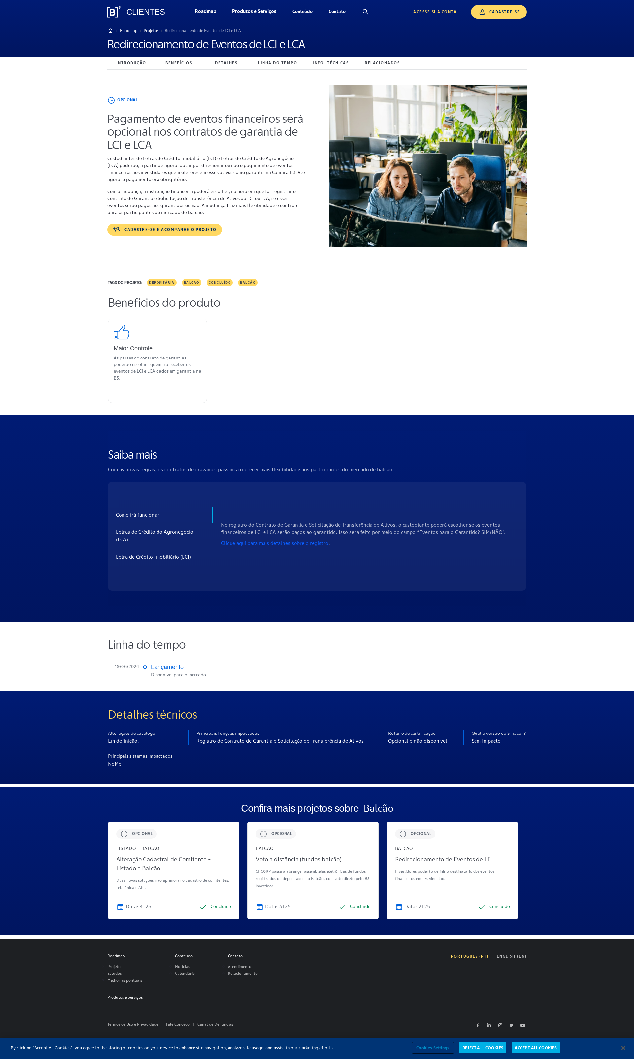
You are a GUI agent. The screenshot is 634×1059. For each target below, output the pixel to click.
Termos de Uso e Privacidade (132, 1024)
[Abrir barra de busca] (365, 12)
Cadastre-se (504, 11)
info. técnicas (331, 62)
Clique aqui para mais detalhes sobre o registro (274, 543)
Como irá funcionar (137, 515)
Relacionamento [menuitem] (243, 973)
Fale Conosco (178, 1024)
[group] (173, 870)
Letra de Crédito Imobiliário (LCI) (153, 557)
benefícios (178, 62)
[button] (302, 12)
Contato (341, 12)
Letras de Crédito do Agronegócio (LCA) (154, 536)
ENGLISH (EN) (512, 956)
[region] (317, 1048)
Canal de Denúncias (215, 1024)
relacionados (382, 62)
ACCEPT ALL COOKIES (536, 1048)
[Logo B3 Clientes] (114, 12)
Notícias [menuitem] (182, 966)
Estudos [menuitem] (114, 973)
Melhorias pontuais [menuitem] (124, 980)
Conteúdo (306, 12)
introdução (131, 62)
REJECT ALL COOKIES (482, 1048)
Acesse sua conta (435, 11)
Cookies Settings (433, 1048)
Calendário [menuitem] (185, 973)
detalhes (226, 62)
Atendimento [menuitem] (239, 966)
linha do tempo (277, 62)
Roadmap (209, 13)
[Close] (623, 1048)
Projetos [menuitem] (114, 966)
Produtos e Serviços (258, 13)
